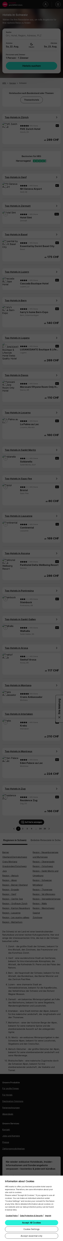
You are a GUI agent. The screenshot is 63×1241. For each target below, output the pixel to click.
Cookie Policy (12, 1216)
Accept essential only (31, 1236)
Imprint (48, 1216)
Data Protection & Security (31, 1216)
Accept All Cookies (31, 1222)
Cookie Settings (31, 1229)
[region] (31, 1208)
